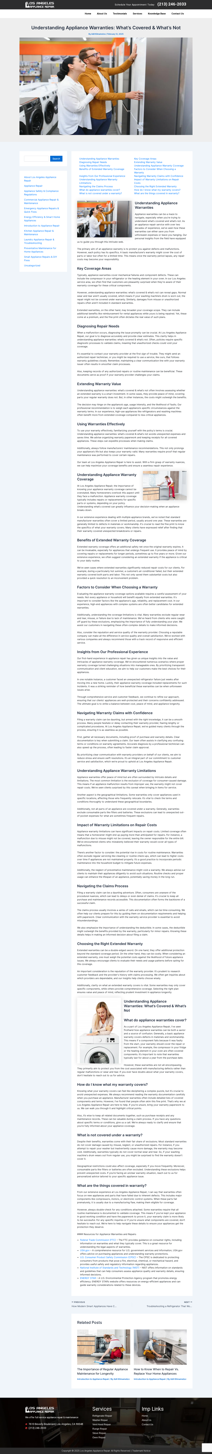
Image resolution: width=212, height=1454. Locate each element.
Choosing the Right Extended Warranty (155, 186)
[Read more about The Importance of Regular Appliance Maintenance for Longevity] (103, 1346)
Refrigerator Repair (102, 1416)
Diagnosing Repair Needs (93, 162)
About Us (102, 13)
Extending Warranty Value (148, 162)
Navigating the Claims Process (96, 186)
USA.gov (85, 1250)
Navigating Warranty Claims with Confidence (158, 176)
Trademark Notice (141, 1450)
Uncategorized (32, 265)
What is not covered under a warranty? (100, 193)
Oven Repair (98, 1437)
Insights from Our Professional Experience (102, 176)
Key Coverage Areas (145, 158)
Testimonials (120, 13)
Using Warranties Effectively (94, 165)
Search (56, 158)
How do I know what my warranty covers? (157, 189)
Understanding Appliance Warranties (99, 158)
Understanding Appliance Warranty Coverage (159, 165)
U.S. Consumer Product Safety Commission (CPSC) (108, 1257)
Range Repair (99, 1429)
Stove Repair (99, 1433)
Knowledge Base (157, 13)
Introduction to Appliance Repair (42, 225)
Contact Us (177, 13)
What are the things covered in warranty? (156, 193)
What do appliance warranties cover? (99, 189)
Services (137, 13)
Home (88, 13)
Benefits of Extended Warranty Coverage (101, 169)
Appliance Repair (33, 185)
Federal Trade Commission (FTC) (98, 1239)
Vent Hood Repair (101, 1424)
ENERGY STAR (88, 1278)
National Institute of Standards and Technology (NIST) (109, 1267)
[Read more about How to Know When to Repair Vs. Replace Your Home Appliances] (160, 1346)
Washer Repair (100, 1420)
